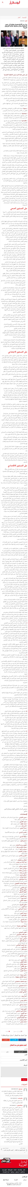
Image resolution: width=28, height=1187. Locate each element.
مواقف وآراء (20, 1169)
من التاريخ (23, 1172)
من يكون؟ (12, 1172)
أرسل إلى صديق (17, 1031)
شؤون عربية (4, 1169)
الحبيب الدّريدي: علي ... (8, 1149)
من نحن (24, 1180)
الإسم (26, 1054)
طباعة (7, 1031)
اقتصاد (15, 1169)
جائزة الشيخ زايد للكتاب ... (20, 1150)
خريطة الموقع (6, 1180)
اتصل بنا (16, 1180)
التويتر (13, 1040)
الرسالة (25, 1065)
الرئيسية (24, 17)
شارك (22, 1040)
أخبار (19, 17)
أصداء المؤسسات (6, 1172)
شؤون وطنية (10, 1169)
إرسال (24, 1079)
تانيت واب (8, 1184)
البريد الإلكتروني (23, 1060)
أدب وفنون (17, 1172)
